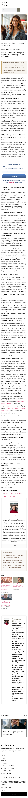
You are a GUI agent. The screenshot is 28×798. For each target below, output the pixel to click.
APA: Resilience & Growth (10, 495)
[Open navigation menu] (25, 10)
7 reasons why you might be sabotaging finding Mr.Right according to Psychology (5, 586)
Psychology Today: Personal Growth (13, 493)
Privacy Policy (11, 182)
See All (25, 715)
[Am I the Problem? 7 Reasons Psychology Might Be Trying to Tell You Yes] (18, 580)
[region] (14, 785)
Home (3, 42)
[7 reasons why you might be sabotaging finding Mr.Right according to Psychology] (6, 580)
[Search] (18, 10)
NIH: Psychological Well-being (11, 496)
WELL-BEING (9, 42)
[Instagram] (15, 546)
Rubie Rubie (5, 4)
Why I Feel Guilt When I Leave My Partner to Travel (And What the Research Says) (13, 733)
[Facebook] (13, 546)
